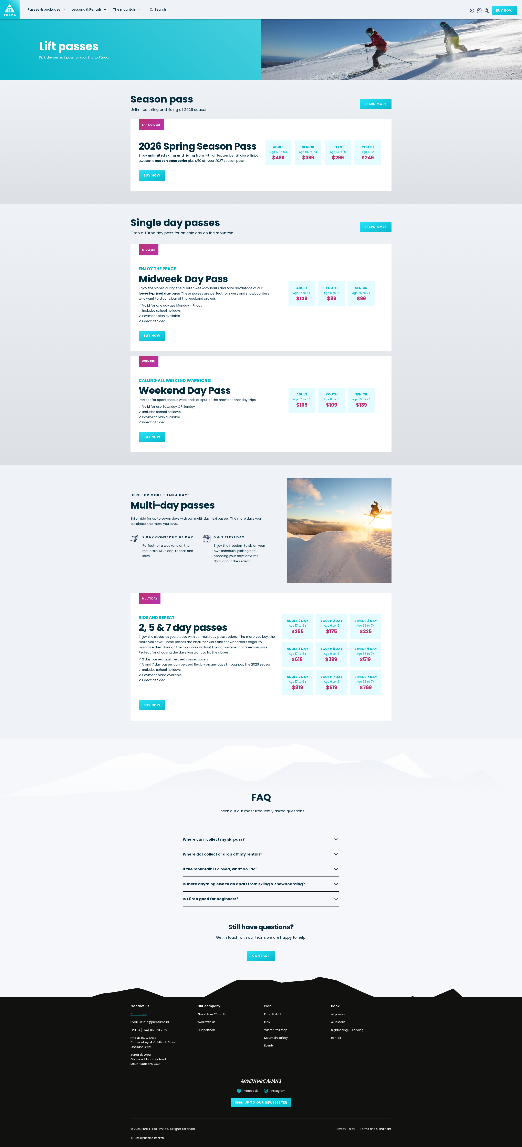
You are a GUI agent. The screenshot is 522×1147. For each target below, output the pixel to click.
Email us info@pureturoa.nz (149, 1022)
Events (269, 1045)
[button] (46, 9)
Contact (261, 955)
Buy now (504, 10)
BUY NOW (152, 175)
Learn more (376, 104)
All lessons (338, 1022)
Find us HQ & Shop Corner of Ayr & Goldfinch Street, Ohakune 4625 (153, 1042)
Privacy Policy (345, 1129)
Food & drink (273, 1014)
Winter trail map (275, 1030)
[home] (10, 9)
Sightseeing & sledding (347, 1030)
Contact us (138, 1014)
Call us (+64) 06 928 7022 (149, 1030)
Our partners (206, 1030)
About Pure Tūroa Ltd (212, 1014)
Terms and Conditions (376, 1129)
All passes (338, 1014)
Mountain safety (276, 1038)
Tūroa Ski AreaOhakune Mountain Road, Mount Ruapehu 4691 (148, 1059)
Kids (267, 1022)
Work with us (206, 1022)
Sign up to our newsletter (261, 1102)
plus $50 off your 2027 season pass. (199, 160)
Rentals (336, 1038)
